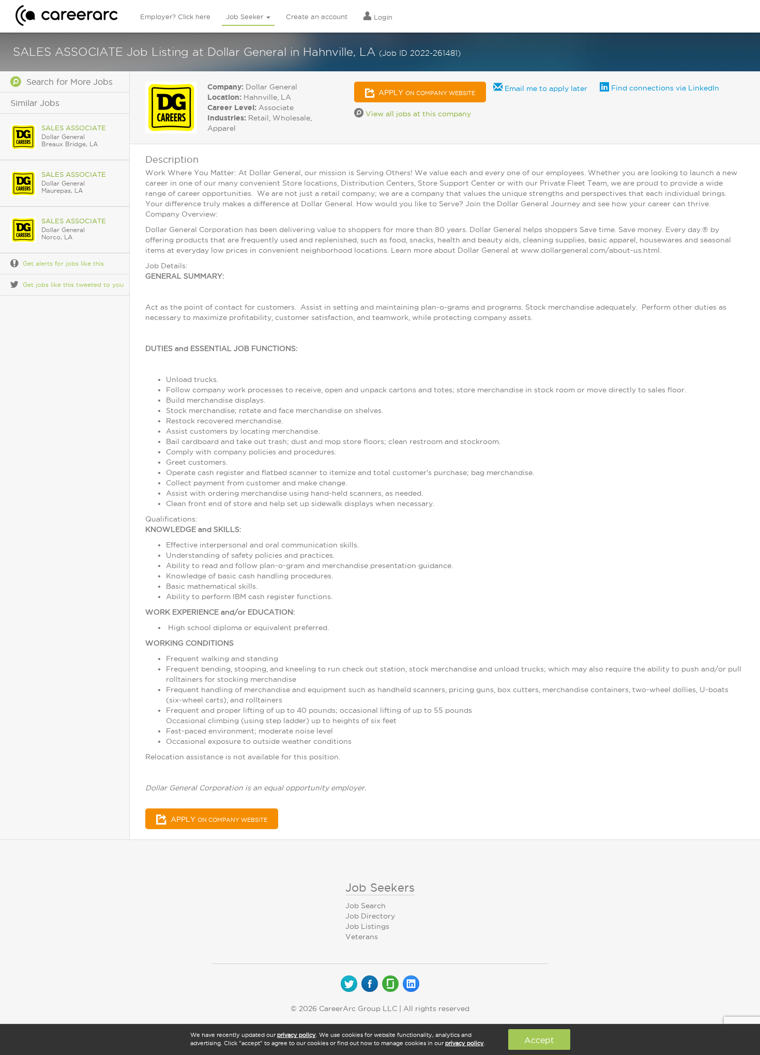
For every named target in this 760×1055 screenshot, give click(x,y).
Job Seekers (380, 887)
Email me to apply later (545, 88)
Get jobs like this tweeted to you (73, 284)
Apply (425, 92)
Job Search (365, 905)
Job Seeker (245, 16)
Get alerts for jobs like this (63, 263)
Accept (539, 1040)
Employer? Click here (175, 16)
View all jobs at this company (417, 114)
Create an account (316, 16)
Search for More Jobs (67, 81)
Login (382, 17)
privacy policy (296, 1035)
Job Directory (370, 916)
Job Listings (367, 926)
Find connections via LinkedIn (664, 88)
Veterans (361, 936)
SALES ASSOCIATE (73, 127)
